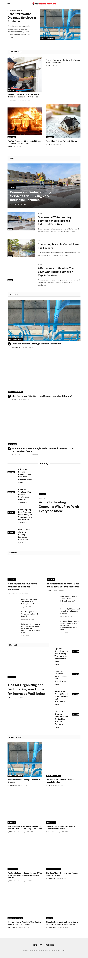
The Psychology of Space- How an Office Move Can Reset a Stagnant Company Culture (25, 875)
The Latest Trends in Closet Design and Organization (61, 676)
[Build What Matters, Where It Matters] (63, 121)
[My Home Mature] (44, 3)
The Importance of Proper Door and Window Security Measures (63, 585)
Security (11, 579)
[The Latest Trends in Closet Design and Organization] (76, 672)
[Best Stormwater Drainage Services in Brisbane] (60, 24)
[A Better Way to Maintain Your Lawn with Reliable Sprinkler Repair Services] (21, 272)
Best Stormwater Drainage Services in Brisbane (22, 17)
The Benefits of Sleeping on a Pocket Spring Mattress (62, 874)
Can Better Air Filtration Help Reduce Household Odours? (42, 396)
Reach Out (37, 945)
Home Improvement (47, 38)
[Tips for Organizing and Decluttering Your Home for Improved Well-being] (28, 664)
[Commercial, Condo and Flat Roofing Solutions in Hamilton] (12, 490)
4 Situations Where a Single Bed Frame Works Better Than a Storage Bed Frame (43, 450)
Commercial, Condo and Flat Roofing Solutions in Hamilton (25, 494)
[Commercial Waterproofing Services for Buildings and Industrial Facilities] (44, 185)
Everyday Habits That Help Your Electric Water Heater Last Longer (24, 923)
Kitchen (49, 918)
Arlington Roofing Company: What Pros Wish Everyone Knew (25, 474)
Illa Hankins (23, 502)
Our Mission (50, 945)
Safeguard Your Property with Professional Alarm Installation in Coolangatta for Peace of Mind (30, 628)
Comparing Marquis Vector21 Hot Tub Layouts (58, 246)
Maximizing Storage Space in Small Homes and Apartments (61, 696)
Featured (11, 90)
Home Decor (51, 822)
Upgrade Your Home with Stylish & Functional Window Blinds (60, 827)
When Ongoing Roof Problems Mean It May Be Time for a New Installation (25, 515)
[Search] (79, 3)
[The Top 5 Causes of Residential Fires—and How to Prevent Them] (25, 121)
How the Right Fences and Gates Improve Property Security (30, 614)
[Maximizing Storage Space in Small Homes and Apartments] (76, 692)
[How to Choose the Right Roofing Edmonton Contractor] (12, 531)
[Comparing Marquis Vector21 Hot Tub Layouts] (21, 248)
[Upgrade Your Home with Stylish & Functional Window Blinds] (63, 806)
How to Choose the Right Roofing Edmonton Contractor (24, 535)
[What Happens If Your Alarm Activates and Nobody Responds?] (24, 569)
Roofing (11, 472)
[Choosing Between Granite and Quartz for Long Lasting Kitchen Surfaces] (63, 902)
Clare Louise (51, 927)
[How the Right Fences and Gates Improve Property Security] (13, 615)
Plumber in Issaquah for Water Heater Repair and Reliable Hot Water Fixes (23, 95)
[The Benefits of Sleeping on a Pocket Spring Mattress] (63, 853)
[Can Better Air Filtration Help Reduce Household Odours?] (44, 372)
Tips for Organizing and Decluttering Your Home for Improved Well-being (26, 689)
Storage (11, 677)
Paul (49, 65)
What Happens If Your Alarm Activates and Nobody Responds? (22, 586)
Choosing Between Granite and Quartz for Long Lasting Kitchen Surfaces (62, 923)
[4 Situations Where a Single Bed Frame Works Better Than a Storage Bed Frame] (44, 424)
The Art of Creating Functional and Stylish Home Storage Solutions (61, 717)
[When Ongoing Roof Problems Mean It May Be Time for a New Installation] (12, 511)
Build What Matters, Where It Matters (62, 141)
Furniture (12, 444)
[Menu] (9, 3)
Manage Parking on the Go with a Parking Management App (63, 61)
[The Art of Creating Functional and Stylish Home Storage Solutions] (76, 713)
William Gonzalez (19, 455)
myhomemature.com (57, 950)
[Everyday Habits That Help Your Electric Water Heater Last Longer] (25, 902)
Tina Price (12, 100)
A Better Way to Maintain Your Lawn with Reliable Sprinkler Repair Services (56, 272)
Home (13, 187)
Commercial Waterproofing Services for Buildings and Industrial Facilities (30, 196)
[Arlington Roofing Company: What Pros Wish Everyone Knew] (12, 470)
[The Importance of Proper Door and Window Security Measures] (63, 569)
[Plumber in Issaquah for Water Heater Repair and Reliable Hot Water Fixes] (25, 74)
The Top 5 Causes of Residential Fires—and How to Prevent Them (25, 142)
